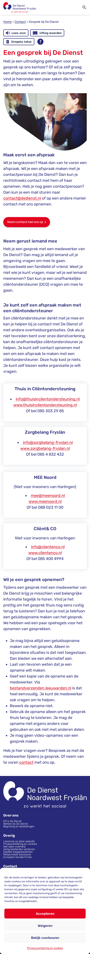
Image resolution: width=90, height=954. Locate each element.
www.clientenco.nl (45, 552)
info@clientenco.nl (48, 546)
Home (7, 22)
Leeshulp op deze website (19, 841)
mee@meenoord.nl (48, 495)
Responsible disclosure (17, 854)
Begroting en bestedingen (19, 826)
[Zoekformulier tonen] (84, 7)
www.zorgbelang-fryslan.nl (45, 448)
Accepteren (45, 914)
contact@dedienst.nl (22, 198)
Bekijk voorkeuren (45, 938)
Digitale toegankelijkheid (18, 851)
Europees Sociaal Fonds (17, 857)
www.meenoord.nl (45, 501)
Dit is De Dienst (12, 821)
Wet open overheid (14, 846)
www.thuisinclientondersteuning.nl (45, 405)
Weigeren (45, 926)
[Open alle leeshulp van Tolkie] (40, 42)
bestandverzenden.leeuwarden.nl (40, 688)
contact (26, 762)
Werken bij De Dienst (15, 823)
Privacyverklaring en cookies (45, 948)
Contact (20, 22)
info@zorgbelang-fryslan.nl (48, 442)
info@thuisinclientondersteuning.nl (48, 399)
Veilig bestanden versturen (19, 849)
